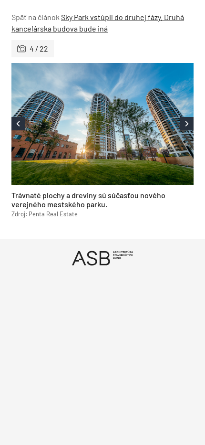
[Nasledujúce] (148, 124)
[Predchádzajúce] (56, 124)
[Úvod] (102, 258)
